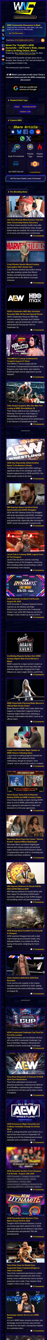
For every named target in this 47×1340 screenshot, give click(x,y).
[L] (25, 40)
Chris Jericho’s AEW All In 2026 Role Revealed (22, 979)
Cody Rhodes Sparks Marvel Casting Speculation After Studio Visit (23, 265)
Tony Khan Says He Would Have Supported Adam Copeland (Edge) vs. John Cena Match (23, 1267)
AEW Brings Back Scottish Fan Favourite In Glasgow (25, 932)
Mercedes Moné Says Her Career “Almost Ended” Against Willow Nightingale (25, 840)
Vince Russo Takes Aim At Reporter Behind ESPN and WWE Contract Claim (24, 796)
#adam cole (25, 111)
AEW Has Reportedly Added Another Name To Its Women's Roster (23, 464)
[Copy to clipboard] (13, 132)
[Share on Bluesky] (19, 132)
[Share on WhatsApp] (22, 139)
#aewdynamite (29, 107)
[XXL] (31, 40)
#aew (16, 107)
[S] (20, 40)
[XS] (16, 40)
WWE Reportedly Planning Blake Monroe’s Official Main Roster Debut (25, 704)
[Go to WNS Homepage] (25, 9)
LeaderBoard (35, 172)
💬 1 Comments (37, 766)
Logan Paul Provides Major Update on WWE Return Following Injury (23, 751)
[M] (22, 40)
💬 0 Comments (37, 236)
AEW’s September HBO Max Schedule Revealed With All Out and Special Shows (25, 312)
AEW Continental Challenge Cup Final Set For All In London (25, 1033)
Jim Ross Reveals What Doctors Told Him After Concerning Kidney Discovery (25, 221)
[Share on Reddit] (38, 132)
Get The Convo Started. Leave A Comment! (25, 178)
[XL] (27, 40)
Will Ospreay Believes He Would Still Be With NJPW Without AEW (24, 887)
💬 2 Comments (37, 811)
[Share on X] (28, 139)
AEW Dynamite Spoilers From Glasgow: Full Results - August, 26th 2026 (24, 1172)
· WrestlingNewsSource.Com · (25, 17)
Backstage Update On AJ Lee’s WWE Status (23, 1316)
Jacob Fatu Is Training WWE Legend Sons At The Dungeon (25, 555)
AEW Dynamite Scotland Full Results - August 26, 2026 (23, 600)
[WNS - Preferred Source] (26, 88)
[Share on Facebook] (25, 132)
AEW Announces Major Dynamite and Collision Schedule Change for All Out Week (23, 1126)
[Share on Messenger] (32, 132)
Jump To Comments (16, 156)
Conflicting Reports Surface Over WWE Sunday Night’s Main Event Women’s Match (24, 658)
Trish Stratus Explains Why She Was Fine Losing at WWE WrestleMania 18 (25, 407)
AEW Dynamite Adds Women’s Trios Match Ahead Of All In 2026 (22, 1219)
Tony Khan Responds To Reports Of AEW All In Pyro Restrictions (25, 1078)
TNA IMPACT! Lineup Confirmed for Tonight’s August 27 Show (22, 360)
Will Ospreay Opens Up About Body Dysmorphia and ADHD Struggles (22, 508)
